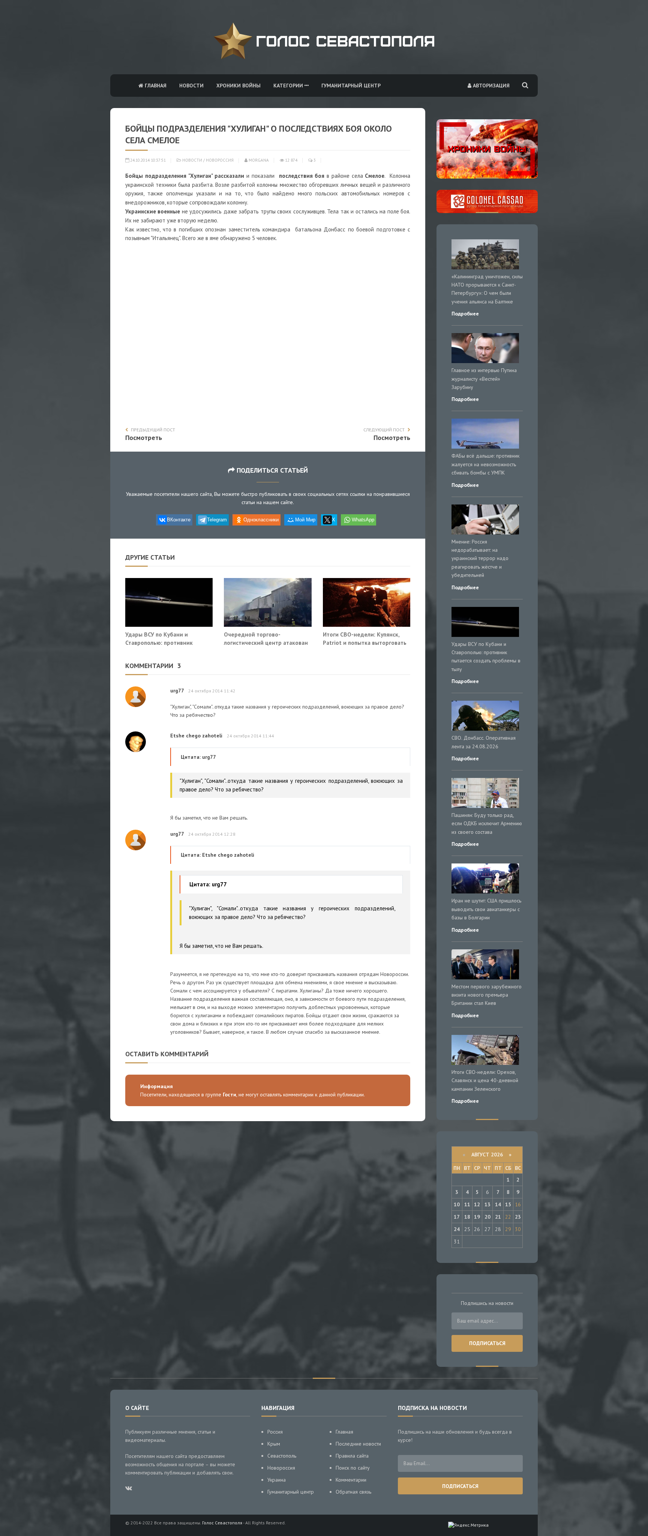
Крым (273, 1443)
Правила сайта (352, 1455)
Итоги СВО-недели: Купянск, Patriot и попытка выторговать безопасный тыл (364, 642)
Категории (288, 85)
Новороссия (220, 160)
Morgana (258, 160)
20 (487, 1216)
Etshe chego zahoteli (196, 735)
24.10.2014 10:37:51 (147, 160)
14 (498, 1204)
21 (498, 1216)
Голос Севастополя (222, 1522)
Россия (275, 1431)
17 (457, 1216)
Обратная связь (353, 1491)
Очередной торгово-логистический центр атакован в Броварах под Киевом (266, 642)
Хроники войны (238, 85)
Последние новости (358, 1443)
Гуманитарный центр (351, 85)
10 (457, 1204)
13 (487, 1204)
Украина (276, 1479)
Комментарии (351, 1479)
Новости (191, 85)
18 (467, 1216)
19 (477, 1216)
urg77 (177, 690)
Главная (154, 85)
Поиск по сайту (353, 1467)
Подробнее (465, 313)
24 (457, 1229)
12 (477, 1204)
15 (508, 1204)
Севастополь (281, 1455)
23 (518, 1216)
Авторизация (490, 85)
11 (467, 1204)
